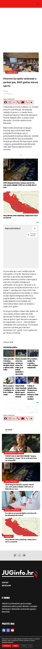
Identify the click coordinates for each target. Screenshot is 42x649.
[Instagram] (10, 102)
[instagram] (8, 630)
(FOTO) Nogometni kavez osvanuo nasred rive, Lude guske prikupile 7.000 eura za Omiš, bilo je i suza (19, 487)
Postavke (24, 645)
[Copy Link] (27, 102)
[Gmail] (23, 102)
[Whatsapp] (14, 102)
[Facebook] (5, 102)
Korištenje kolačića (7, 642)
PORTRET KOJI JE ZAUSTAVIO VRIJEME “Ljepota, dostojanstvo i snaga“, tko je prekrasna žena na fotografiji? (21, 458)
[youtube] (12, 630)
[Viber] (18, 102)
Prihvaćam (6, 645)
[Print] (31, 102)
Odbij (15, 645)
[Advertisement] (21, 31)
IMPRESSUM (6, 585)
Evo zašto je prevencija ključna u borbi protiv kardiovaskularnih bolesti (20, 514)
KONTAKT (5, 582)
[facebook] (4, 630)
